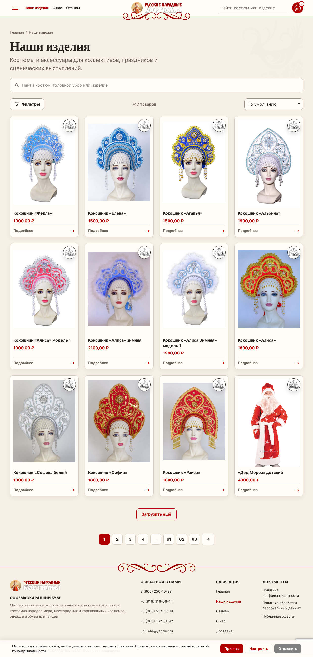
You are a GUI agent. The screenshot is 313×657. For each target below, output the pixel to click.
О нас (57, 8)
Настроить (258, 648)
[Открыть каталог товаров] (15, 7)
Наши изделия (37, 8)
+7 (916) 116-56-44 (157, 601)
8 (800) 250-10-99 (156, 591)
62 (181, 539)
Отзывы (73, 8)
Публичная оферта (278, 616)
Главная (17, 32)
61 (169, 539)
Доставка (224, 631)
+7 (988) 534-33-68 (157, 611)
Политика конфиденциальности (281, 593)
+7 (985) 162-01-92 (157, 621)
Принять (231, 648)
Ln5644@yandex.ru (157, 631)
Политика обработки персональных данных (282, 605)
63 (194, 539)
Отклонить (287, 648)
